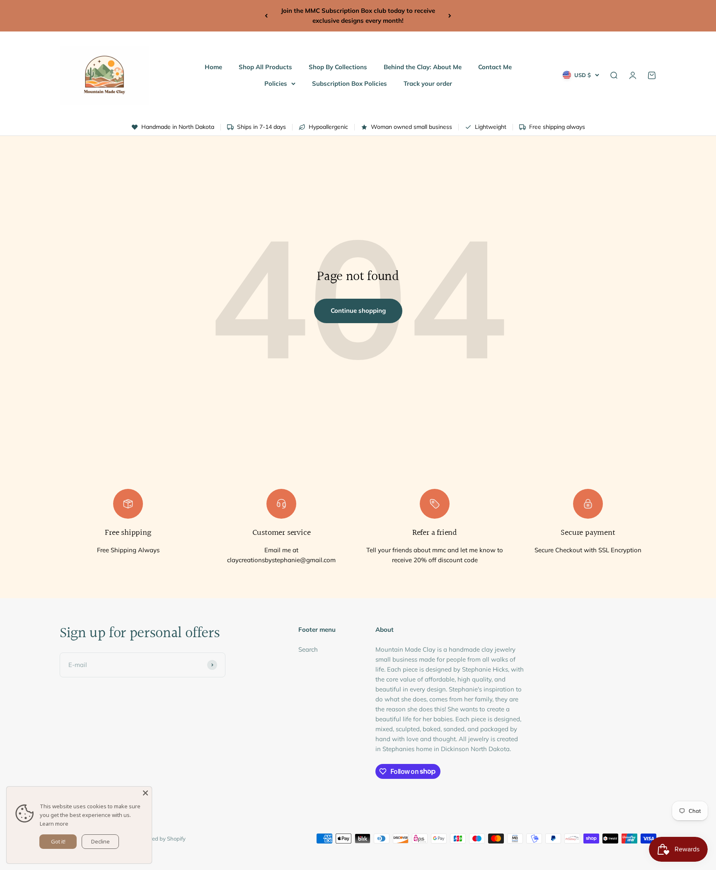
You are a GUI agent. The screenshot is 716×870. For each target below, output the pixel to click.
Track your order (428, 83)
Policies (275, 83)
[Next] (449, 16)
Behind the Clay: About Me (423, 67)
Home (213, 67)
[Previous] (266, 16)
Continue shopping (358, 310)
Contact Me (495, 67)
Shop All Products (265, 67)
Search (308, 649)
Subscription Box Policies (349, 83)
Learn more (54, 823)
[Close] (145, 793)
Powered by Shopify (161, 838)
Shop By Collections (338, 67)
